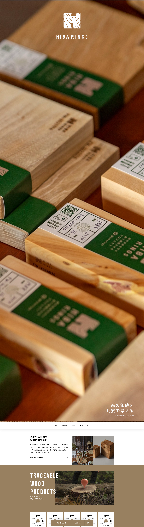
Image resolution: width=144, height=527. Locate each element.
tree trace (65, 425)
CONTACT (78, 523)
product (74, 425)
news (81, 425)
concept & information (36, 457)
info (88, 425)
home (56, 425)
